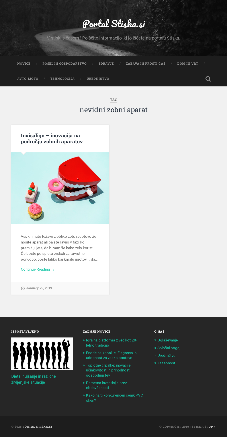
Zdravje (106, 64)
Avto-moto (27, 79)
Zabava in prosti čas (145, 64)
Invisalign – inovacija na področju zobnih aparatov (52, 138)
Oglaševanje (167, 340)
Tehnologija (62, 79)
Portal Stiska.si (113, 23)
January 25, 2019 (39, 288)
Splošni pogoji (169, 348)
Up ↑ (212, 426)
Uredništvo (98, 79)
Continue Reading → (38, 269)
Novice (24, 64)
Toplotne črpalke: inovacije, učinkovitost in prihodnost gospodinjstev (108, 370)
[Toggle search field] (208, 78)
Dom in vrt (187, 64)
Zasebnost (166, 363)
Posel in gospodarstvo (65, 64)
